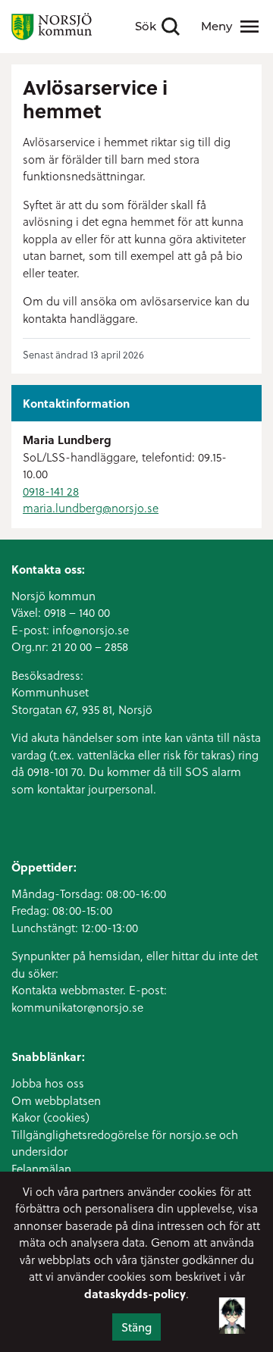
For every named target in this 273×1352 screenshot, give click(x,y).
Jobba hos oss (47, 1083)
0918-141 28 (51, 491)
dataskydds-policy (135, 1293)
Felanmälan (41, 1168)
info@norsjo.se (90, 629)
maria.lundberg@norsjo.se (90, 507)
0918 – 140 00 (77, 612)
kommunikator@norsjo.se (77, 1007)
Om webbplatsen (56, 1100)
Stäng (136, 1327)
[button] (232, 1312)
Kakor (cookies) (50, 1117)
